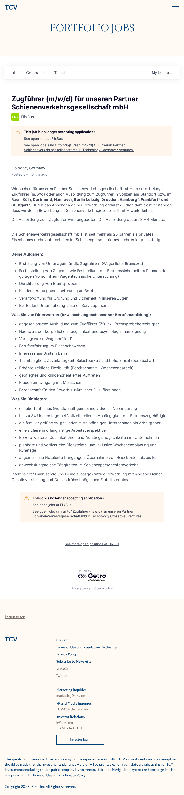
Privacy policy (81, 588)
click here (103, 770)
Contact (62, 640)
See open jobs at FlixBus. (44, 138)
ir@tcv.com (64, 723)
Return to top (15, 617)
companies (36, 72)
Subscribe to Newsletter (74, 662)
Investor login (80, 739)
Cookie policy (103, 588)
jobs (14, 72)
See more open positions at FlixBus (92, 544)
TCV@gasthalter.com (72, 709)
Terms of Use (42, 775)
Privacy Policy (66, 654)
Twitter (61, 676)
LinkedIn (62, 669)
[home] (47, 8)
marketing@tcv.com (71, 696)
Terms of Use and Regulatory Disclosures (87, 647)
